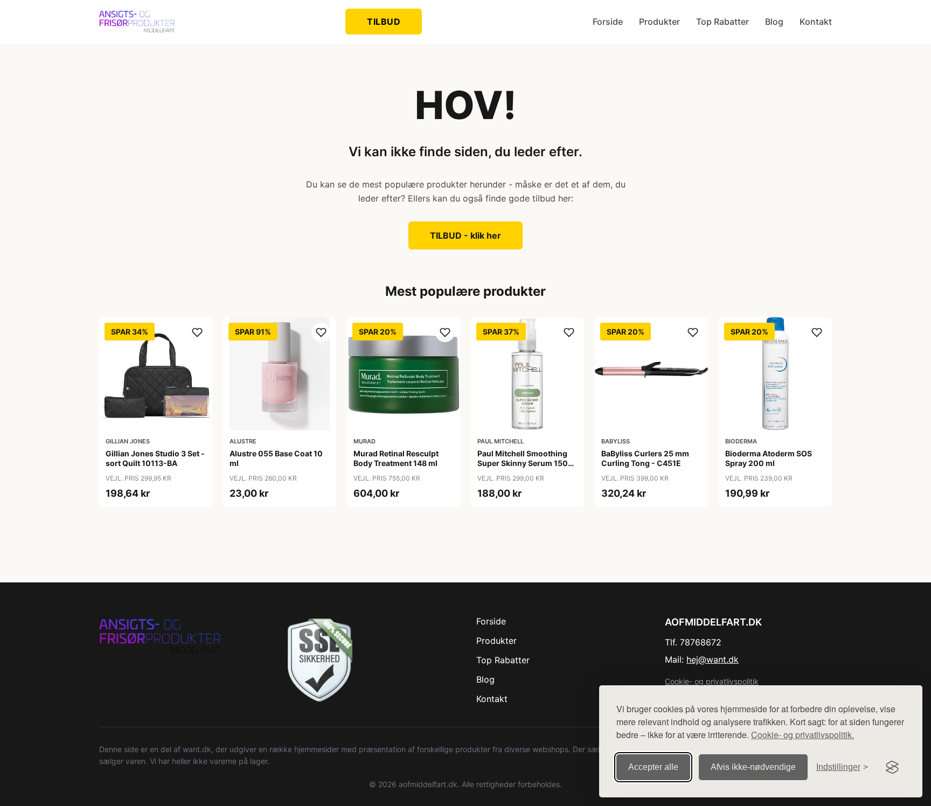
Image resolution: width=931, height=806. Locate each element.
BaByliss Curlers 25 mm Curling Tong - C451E (645, 458)
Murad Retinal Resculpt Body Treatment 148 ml (396, 458)
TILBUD (383, 21)
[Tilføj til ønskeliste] (197, 332)
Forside (608, 21)
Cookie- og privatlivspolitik (712, 681)
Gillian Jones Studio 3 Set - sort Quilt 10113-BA (155, 458)
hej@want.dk (712, 659)
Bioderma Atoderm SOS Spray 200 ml (768, 458)
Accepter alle (653, 767)
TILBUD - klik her (465, 235)
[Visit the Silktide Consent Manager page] (892, 767)
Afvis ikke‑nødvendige (753, 767)
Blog (774, 21)
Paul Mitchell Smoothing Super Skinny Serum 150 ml (522, 463)
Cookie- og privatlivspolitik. (802, 734)
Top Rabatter (722, 21)
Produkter (659, 21)
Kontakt (816, 21)
